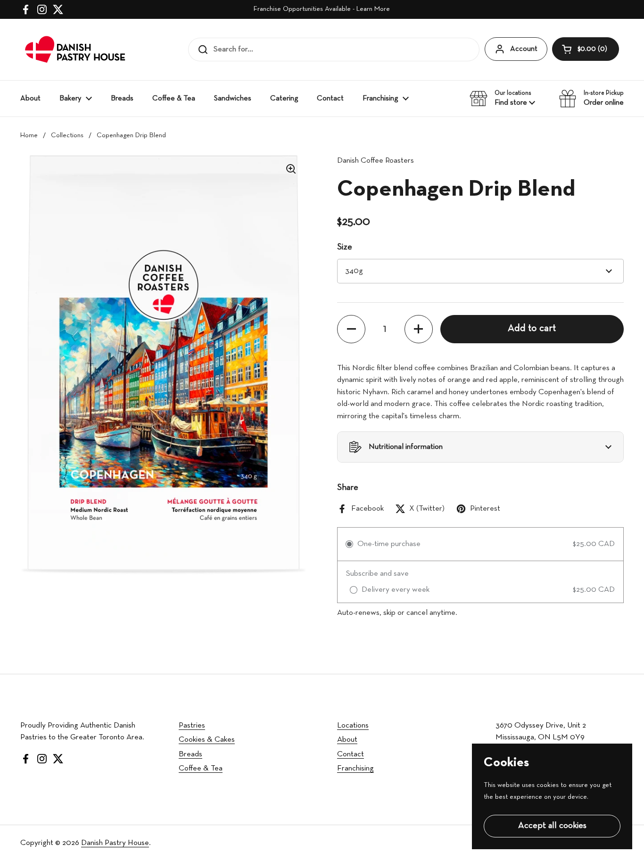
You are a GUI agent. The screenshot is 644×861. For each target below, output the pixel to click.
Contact (350, 754)
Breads (190, 754)
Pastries (192, 725)
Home (29, 135)
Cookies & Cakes (207, 739)
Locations (353, 725)
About (347, 739)
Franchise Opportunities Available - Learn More (322, 9)
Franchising (355, 768)
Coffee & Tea (201, 768)
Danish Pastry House (115, 842)
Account (523, 49)
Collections (67, 135)
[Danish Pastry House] (75, 49)
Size (344, 247)
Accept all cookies (552, 826)
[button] (585, 49)
